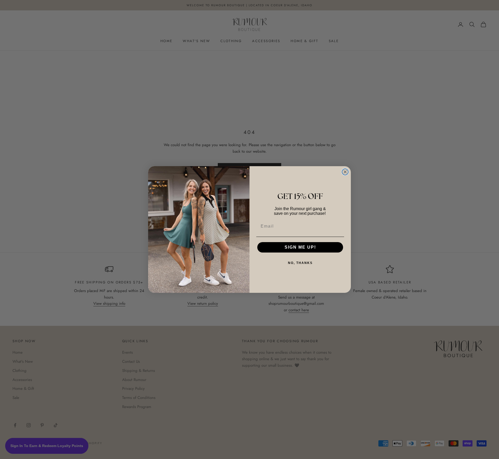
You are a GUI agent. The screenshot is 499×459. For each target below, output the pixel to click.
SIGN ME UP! (300, 247)
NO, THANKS (300, 263)
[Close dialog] (345, 172)
